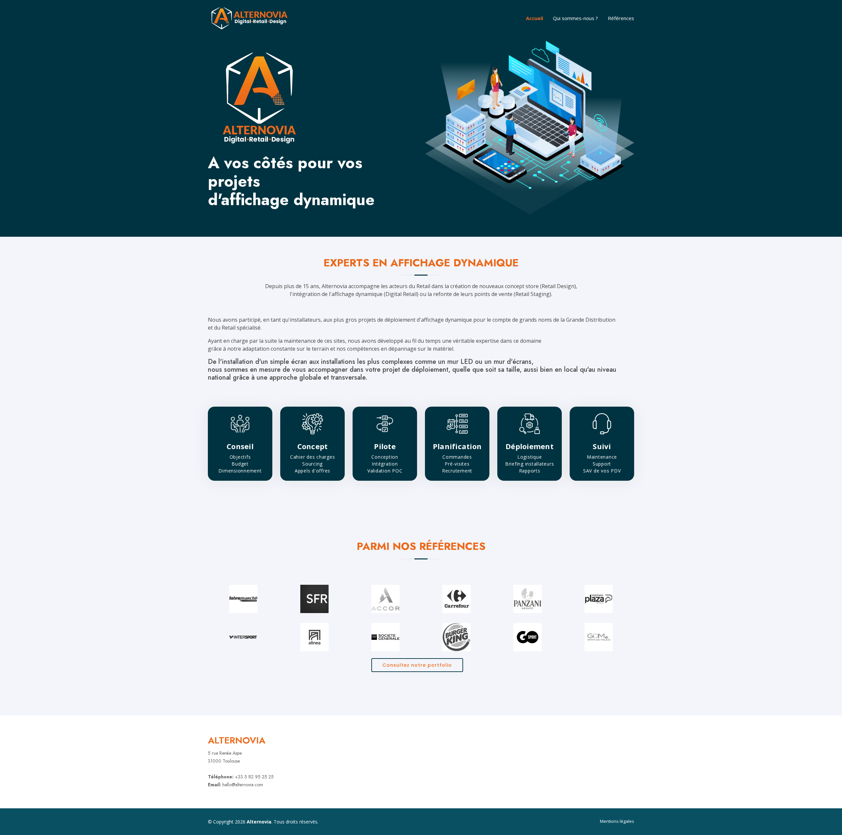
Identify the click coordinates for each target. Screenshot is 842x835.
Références (621, 18)
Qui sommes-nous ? (575, 18)
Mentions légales (617, 821)
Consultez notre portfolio (417, 665)
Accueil (534, 18)
